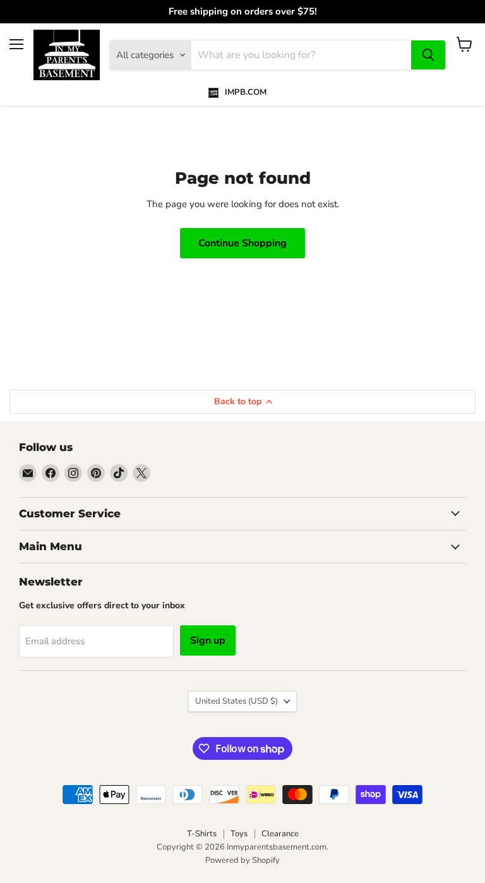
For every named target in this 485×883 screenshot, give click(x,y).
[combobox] (301, 54)
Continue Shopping (242, 243)
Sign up (207, 640)
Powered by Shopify (242, 860)
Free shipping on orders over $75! (243, 11)
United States (236, 701)
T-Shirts (202, 833)
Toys (239, 833)
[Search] (428, 54)
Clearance (280, 833)
